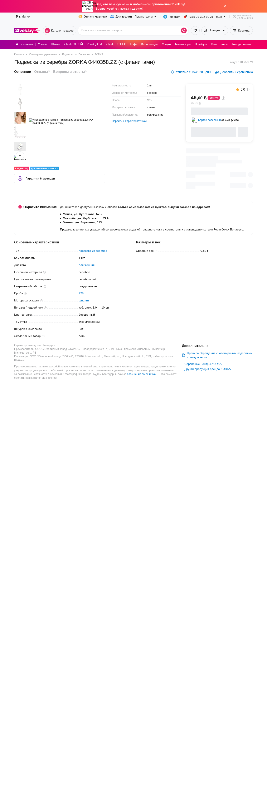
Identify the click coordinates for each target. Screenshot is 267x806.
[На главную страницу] (27, 30)
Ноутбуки (201, 44)
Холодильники (241, 44)
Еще (219, 16)
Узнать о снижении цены (193, 72)
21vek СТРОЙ (73, 44)
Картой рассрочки (209, 119)
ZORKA (99, 54)
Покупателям (144, 16)
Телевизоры (183, 44)
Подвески (84, 54)
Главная (19, 54)
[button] (20, 89)
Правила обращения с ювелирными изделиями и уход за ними (219, 355)
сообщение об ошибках (141, 374)
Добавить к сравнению (236, 72)
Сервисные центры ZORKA (203, 364)
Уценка (43, 44)
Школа (55, 44)
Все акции (26, 44)
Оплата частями (95, 16)
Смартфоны (219, 44)
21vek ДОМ (94, 44)
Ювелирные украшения (43, 54)
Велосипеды (149, 44)
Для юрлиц (124, 16)
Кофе (133, 44)
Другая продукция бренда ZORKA (207, 369)
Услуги (166, 44)
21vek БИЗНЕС (116, 44)
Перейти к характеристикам (129, 121)
